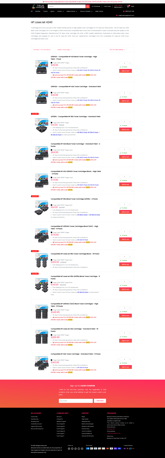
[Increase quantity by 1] (130, 63)
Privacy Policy (85, 429)
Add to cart (125, 71)
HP (32, 11)
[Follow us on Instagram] (75, 448)
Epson (52, 11)
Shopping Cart (35, 421)
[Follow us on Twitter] (72, 448)
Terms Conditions (87, 431)
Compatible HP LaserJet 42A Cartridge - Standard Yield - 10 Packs (74, 330)
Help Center (99, 11)
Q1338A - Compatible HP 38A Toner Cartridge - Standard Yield (75, 116)
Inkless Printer (71, 11)
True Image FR (61, 426)
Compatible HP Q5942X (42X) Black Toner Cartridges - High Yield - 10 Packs (74, 305)
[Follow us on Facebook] (69, 448)
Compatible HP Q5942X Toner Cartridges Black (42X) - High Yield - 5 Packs (74, 227)
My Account (118, 7)
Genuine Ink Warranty (88, 436)
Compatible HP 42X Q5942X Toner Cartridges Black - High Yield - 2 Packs (76, 172)
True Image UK (61, 431)
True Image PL (60, 433)
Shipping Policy (86, 421)
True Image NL (61, 429)
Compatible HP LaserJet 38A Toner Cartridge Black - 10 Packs (75, 254)
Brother (38, 11)
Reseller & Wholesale (88, 426)
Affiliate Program (61, 421)
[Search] (87, 6)
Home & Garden (85, 11)
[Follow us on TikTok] (82, 448)
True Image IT (60, 436)
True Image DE (61, 424)
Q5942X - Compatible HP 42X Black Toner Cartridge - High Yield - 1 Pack (74, 58)
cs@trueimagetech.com (126, 15)
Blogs (83, 416)
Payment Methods (87, 433)
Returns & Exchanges (87, 424)
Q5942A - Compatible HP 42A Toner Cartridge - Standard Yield (76, 86)
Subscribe (100, 401)
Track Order (34, 416)
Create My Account (36, 424)
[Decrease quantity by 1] (119, 63)
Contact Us (60, 419)
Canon (45, 11)
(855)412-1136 (129, 11)
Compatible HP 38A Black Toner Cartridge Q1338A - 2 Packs (74, 199)
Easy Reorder (34, 419)
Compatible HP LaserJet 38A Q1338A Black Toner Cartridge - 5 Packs (75, 277)
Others (59, 11)
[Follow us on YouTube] (79, 448)
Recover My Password (37, 429)
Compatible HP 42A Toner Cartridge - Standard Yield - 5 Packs (76, 354)
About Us (59, 416)
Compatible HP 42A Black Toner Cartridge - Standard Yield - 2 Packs (75, 145)
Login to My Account (36, 426)
